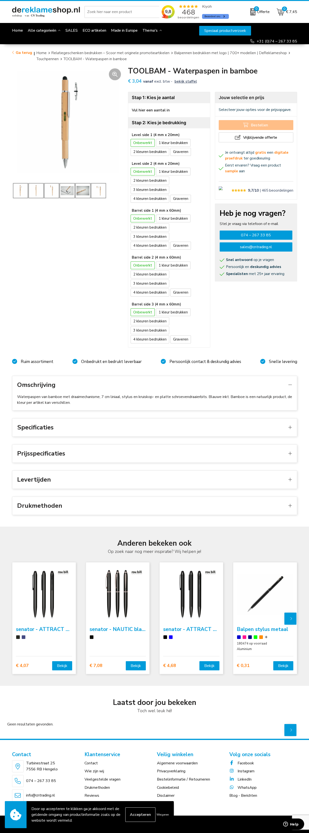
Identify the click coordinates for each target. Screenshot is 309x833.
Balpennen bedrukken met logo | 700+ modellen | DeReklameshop (230, 53)
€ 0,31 (243, 665)
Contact (91, 763)
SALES (71, 30)
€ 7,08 (96, 665)
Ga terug (24, 52)
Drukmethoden (97, 787)
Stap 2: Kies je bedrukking (159, 122)
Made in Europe (124, 30)
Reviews (91, 795)
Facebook (245, 763)
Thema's (150, 30)
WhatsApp (247, 787)
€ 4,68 (169, 665)
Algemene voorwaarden (177, 763)
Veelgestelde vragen (102, 779)
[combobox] (123, 11)
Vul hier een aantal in (151, 110)
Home (41, 53)
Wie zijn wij (94, 771)
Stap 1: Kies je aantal (153, 97)
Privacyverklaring (171, 771)
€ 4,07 (22, 665)
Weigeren (162, 815)
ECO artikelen (94, 30)
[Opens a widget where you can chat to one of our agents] (291, 825)
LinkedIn (244, 779)
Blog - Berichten (243, 795)
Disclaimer (166, 795)
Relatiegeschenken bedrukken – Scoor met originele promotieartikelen (110, 53)
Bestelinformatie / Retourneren (183, 779)
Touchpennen (47, 59)
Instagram (245, 771)
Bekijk (62, 665)
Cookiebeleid (168, 787)
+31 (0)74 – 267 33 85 (277, 41)
